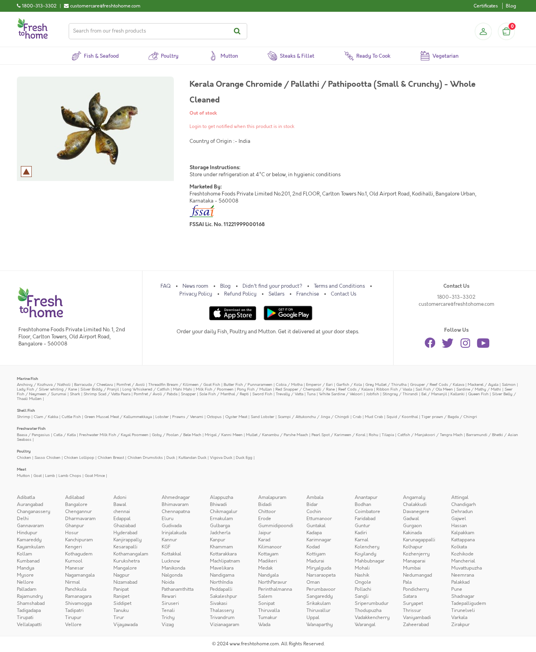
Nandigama (222, 575)
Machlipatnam (225, 561)
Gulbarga (220, 525)
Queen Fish (478, 394)
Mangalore (125, 568)
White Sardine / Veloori (341, 394)
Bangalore (76, 504)
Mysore (25, 575)
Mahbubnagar (370, 561)
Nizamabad (125, 582)
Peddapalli (221, 589)
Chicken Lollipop (79, 457)
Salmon (509, 384)
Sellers (276, 294)
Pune (456, 589)
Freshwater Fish (31, 428)
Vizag (168, 624)
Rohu (373, 435)
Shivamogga (78, 603)
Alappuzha (221, 497)
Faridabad (365, 518)
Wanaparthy (319, 624)
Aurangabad (30, 504)
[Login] (483, 31)
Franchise (307, 294)
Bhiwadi (218, 504)
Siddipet (122, 603)
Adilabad (74, 497)
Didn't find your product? (272, 286)
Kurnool (73, 561)
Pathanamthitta (177, 589)
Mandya (25, 568)
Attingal (460, 497)
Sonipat (266, 603)
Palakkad (460, 582)
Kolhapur (413, 547)
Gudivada (172, 525)
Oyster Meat (236, 417)
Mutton (23, 475)
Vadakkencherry (372, 617)
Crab (357, 417)
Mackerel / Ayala (483, 384)
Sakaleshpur (223, 596)
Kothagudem (79, 554)
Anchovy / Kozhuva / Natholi (44, 384)
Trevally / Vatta (289, 394)
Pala (407, 582)
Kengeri (73, 547)
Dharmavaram (80, 518)
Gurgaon (412, 525)
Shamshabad (31, 603)
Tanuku (121, 610)
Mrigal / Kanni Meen (223, 435)
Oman (313, 582)
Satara (410, 596)
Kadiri (361, 533)
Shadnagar (462, 596)
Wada (264, 624)
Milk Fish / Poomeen (214, 389)
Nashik (362, 575)
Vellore (73, 624)
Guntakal (316, 525)
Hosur (71, 533)
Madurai (315, 561)
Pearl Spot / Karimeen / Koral (338, 435)
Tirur (118, 617)
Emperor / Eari (319, 384)
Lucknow (171, 561)
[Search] (238, 31)
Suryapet (413, 603)
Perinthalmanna (275, 589)
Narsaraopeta (320, 575)
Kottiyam (316, 554)
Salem (265, 596)
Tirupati (25, 617)
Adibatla (26, 497)
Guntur (362, 525)
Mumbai (412, 568)
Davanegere (416, 511)
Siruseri (170, 603)
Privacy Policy (195, 294)
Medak (265, 568)
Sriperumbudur (371, 603)
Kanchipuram (79, 540)
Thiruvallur (318, 610)
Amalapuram (272, 497)
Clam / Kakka (46, 417)
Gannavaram (30, 525)
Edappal (122, 518)
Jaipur (264, 533)
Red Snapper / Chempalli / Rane (305, 389)
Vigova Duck (221, 457)
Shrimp (23, 417)
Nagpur (121, 575)
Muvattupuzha (466, 568)
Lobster (162, 417)
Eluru (167, 518)
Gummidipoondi (275, 525)
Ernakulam (221, 518)
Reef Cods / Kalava (355, 389)
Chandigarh (463, 504)
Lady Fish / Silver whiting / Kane (47, 389)
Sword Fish (262, 394)
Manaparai (414, 561)
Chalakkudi (415, 504)
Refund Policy (240, 294)
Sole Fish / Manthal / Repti (224, 394)
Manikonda (173, 568)
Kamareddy (29, 540)
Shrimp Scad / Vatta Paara (107, 394)
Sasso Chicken (47, 457)
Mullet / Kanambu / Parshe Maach (277, 435)
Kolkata (459, 547)
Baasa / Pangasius (33, 435)
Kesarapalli (125, 547)
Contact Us (343, 294)
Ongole (363, 582)
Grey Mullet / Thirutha (386, 384)
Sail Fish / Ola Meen (434, 389)
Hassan (459, 525)
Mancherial (463, 561)
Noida (168, 582)
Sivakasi (218, 603)
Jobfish (372, 394)
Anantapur (366, 497)
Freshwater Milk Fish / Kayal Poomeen (113, 435)
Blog (511, 6)
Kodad (313, 547)
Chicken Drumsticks (145, 457)
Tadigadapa (29, 610)
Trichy (168, 617)
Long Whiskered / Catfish (146, 389)
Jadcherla (220, 533)
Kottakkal (171, 554)
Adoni (119, 497)
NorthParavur (272, 582)
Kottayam (268, 554)
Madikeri (267, 561)
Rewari (169, 596)
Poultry (24, 451)
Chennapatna (176, 511)
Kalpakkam (462, 533)
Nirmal (72, 582)
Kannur (169, 540)
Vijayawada (125, 624)
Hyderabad (125, 533)
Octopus (214, 417)
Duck (170, 457)
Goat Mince (95, 475)
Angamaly (414, 497)
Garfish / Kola (349, 384)
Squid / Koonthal (402, 417)
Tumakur (267, 617)
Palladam (26, 589)
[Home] (32, 21)
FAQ (165, 286)
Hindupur (27, 533)
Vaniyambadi (417, 617)
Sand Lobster (262, 417)
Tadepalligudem (468, 603)
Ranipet (121, 596)
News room (195, 286)
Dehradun (462, 511)
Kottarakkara (223, 554)
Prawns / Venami (187, 417)
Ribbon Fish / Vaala (394, 389)
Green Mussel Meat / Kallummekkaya (118, 417)
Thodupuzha (368, 610)
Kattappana (463, 540)
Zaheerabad (416, 624)
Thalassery (222, 610)
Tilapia (388, 435)
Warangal (365, 624)
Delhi (23, 518)
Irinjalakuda (174, 533)
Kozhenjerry (416, 554)
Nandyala (268, 575)
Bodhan (363, 504)
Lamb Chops (69, 475)
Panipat (121, 589)
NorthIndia (221, 582)
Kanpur (217, 540)
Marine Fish (27, 379)
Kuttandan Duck (192, 457)
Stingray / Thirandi (400, 394)
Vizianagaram (224, 624)
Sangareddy (319, 596)
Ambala (314, 497)
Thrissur (412, 610)
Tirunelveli (463, 610)
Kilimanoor (270, 547)
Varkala (459, 617)
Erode (264, 518)
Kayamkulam (31, 547)
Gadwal (411, 518)
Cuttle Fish (71, 417)
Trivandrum (222, 617)
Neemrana (462, 575)
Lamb (50, 475)
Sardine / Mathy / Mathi (478, 389)
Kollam (24, 554)
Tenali (168, 610)
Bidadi (265, 504)
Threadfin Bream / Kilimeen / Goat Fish (184, 384)
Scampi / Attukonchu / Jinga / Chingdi (313, 417)
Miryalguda (318, 568)
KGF (166, 547)
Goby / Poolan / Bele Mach (176, 435)
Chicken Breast (111, 457)
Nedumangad (417, 575)
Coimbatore (367, 511)
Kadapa (314, 533)
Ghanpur (74, 525)
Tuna (311, 394)
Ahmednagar (176, 497)
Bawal (119, 504)
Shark (75, 394)
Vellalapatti (29, 624)
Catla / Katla (64, 435)
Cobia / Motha (289, 384)
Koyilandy (365, 554)
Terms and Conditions (339, 286)
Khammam (221, 547)
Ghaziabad (124, 525)
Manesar (74, 568)
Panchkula (75, 589)
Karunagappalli (419, 540)
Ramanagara (78, 596)
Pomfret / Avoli (131, 384)
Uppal (312, 617)
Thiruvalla (269, 610)
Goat (37, 475)
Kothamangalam (130, 554)
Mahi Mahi (182, 389)
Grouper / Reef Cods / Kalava (437, 384)
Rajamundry (30, 596)
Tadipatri (74, 610)
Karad (264, 540)
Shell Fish (26, 410)
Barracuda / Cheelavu (93, 384)
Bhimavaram (175, 504)
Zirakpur (460, 624)
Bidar (312, 504)
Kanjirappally (127, 540)
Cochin (313, 511)
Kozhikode (462, 554)
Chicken (24, 457)
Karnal (361, 540)
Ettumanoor (319, 518)
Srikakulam (318, 603)
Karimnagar (318, 540)
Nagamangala (80, 575)
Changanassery (33, 511)
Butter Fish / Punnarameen (248, 384)
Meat (21, 469)
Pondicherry (416, 589)
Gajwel (458, 518)
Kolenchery (367, 547)
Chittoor (267, 511)
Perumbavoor (320, 589)
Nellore (25, 582)
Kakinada (412, 533)
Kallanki (457, 394)
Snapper (188, 394)
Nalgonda (172, 575)
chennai (121, 511)
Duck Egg (244, 457)
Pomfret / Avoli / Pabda (155, 394)
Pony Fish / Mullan (254, 389)
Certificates (486, 6)
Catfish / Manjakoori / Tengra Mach (430, 435)
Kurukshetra (126, 561)
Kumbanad (28, 561)
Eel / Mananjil (434, 394)
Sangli (361, 596)
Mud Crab (374, 417)
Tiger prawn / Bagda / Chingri (449, 417)
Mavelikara (221, 568)
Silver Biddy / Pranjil (99, 389)
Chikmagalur (223, 511)
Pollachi (363, 589)
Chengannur (78, 511)
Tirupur (73, 617)
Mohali (362, 568)
